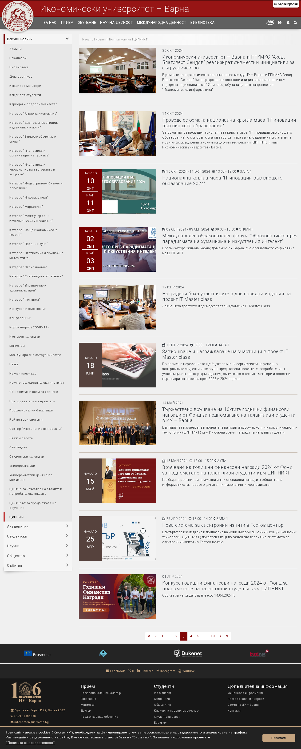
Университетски (22, 465)
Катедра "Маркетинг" (26, 206)
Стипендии (18, 447)
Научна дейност (116, 22)
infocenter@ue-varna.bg (31, 722)
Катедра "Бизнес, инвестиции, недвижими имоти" (33, 124)
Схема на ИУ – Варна (243, 704)
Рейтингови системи (26, 419)
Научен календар (23, 373)
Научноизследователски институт (36, 382)
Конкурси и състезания (28, 308)
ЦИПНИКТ (17, 516)
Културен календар (24, 336)
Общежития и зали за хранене (33, 392)
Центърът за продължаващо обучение (32, 505)
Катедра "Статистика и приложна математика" (36, 255)
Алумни (15, 48)
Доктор (86, 710)
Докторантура (20, 76)
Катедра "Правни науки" (28, 243)
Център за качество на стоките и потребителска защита (35, 491)
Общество (16, 556)
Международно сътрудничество (35, 355)
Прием (67, 22)
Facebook (117, 671)
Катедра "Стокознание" (28, 267)
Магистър (88, 704)
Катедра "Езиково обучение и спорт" (32, 139)
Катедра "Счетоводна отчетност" (36, 276)
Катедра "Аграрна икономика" (33, 113)
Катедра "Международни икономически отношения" (31, 218)
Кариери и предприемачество (33, 104)
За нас (50, 22)
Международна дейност (161, 22)
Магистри (17, 345)
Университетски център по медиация (30, 477)
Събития (14, 565)
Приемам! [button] (278, 738)
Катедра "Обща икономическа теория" (33, 232)
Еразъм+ (160, 722)
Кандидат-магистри (25, 85)
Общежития (162, 704)
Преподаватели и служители (32, 401)
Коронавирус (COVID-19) (29, 327)
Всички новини (20, 39)
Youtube (188, 671)
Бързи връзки (287, 4)
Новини (101, 39)
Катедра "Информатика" (28, 197)
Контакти (234, 710)
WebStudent (162, 693)
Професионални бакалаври (31, 410)
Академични (17, 526)
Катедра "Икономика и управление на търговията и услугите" (32, 169)
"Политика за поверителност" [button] (30, 743)
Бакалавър (88, 699)
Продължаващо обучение (99, 716)
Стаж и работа (21, 438)
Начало (87, 39)
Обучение (87, 22)
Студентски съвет (167, 716)
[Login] (288, 23)
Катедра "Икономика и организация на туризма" (29, 152)
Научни (13, 546)
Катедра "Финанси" (24, 299)
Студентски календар (26, 456)
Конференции (20, 318)
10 (213, 636)
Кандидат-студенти (25, 94)
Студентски (17, 536)
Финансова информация (246, 693)
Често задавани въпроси (246, 699)
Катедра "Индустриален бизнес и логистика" (36, 185)
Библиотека (202, 22)
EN (280, 22)
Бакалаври (18, 58)
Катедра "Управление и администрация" (28, 287)
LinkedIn (146, 671)
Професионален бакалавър (101, 693)
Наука (14, 364)
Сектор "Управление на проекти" (35, 428)
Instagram (167, 671)
